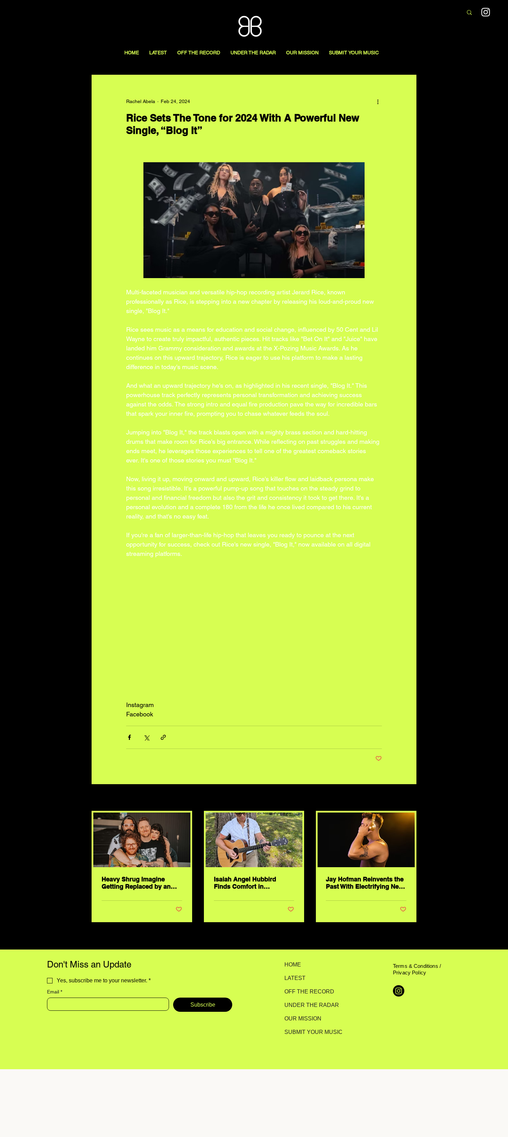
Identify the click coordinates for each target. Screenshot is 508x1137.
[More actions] (378, 101)
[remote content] (254, 629)
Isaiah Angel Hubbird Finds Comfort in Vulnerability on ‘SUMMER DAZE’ (252, 882)
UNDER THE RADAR (308, 1005)
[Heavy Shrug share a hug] (141, 840)
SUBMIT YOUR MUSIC (308, 1032)
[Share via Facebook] (129, 737)
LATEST (294, 978)
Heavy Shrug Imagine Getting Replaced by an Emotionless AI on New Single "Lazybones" (136, 882)
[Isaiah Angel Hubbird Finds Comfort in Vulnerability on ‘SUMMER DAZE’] (254, 840)
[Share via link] (163, 737)
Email (54, 991)
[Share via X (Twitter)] (146, 737)
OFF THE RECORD (308, 991)
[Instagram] (485, 12)
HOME (292, 965)
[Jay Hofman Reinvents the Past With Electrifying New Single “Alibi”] (366, 840)
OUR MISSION (302, 1018)
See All (408, 798)
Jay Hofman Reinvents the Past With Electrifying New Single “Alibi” (365, 882)
